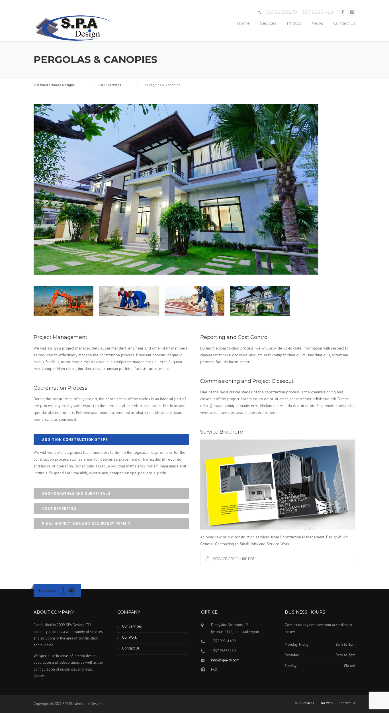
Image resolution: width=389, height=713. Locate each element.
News (317, 23)
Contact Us (344, 23)
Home (243, 23)
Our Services (132, 626)
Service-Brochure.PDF (233, 558)
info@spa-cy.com (225, 660)
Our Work (129, 637)
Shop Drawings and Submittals (76, 493)
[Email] (351, 12)
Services (268, 23)
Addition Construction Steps (75, 439)
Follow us (47, 590)
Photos (294, 23)
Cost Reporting (59, 508)
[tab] (111, 439)
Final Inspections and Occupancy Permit (86, 523)
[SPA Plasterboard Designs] (73, 27)
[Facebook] (342, 12)
